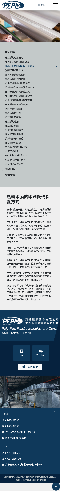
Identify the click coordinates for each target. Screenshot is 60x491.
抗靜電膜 (15, 332)
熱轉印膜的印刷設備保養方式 (19, 66)
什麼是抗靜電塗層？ (15, 159)
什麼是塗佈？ (12, 151)
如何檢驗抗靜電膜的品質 (17, 91)
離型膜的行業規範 (14, 57)
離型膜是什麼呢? (13, 142)
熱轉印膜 (27, 332)
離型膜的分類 (12, 125)
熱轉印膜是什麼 (13, 112)
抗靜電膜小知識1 (13, 108)
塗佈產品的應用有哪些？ (17, 146)
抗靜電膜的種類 (13, 117)
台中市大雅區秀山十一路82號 (20, 431)
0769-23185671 (13, 453)
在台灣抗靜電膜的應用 (16, 104)
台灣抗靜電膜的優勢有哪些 (18, 100)
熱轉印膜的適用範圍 (15, 78)
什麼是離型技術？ (14, 164)
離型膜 (5, 332)
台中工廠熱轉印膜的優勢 (17, 83)
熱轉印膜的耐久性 (14, 70)
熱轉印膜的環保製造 (15, 74)
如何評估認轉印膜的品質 (17, 61)
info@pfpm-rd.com (15, 437)
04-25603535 (12, 420)
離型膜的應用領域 (14, 134)
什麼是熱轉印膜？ (14, 130)
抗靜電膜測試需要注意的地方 (19, 87)
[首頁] (13, 5)
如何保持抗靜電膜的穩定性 (18, 95)
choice (43, 479)
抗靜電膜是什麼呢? (14, 138)
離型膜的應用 (12, 121)
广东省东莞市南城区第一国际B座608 (23, 464)
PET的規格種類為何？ (16, 155)
